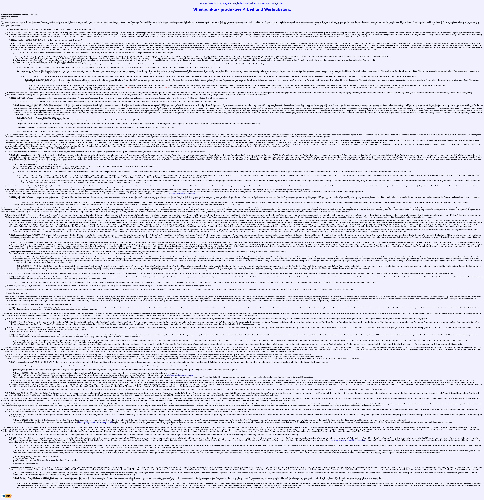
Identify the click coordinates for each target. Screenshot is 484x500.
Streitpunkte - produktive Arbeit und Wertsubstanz (242, 9)
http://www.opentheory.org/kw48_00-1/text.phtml (348, 440)
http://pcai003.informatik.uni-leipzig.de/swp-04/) (95, 422)
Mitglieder (238, 3)
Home (203, 3)
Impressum (264, 3)
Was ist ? (215, 3)
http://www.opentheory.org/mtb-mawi (182, 193)
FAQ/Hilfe (277, 3)
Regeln (227, 3)
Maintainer (250, 3)
